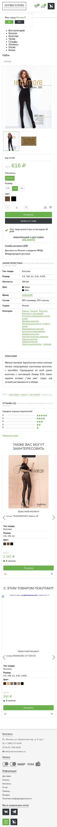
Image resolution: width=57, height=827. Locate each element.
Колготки (43, 311)
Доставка (6, 776)
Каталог (34, 311)
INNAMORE (27, 295)
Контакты (6, 784)
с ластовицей (34, 395)
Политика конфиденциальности (16, 799)
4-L (22, 188)
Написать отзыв (10, 435)
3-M (15, 188)
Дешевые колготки (30, 334)
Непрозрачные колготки (33, 329)
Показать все (46, 395)
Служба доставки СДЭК (16, 246)
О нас (5, 787)
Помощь (6, 791)
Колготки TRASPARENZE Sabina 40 (20, 516)
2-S (7, 188)
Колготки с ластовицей (32, 313)
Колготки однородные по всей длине (36, 317)
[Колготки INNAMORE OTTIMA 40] (28, 621)
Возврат (6, 795)
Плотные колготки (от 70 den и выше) (36, 325)
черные (24, 395)
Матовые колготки (30, 321)
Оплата (5, 780)
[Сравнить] (45, 207)
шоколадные (14, 395)
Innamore (47, 344)
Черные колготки (30, 341)
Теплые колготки (29, 339)
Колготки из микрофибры (33, 331)
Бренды (25, 311)
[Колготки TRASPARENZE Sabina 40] (28, 481)
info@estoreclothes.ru (15, 751)
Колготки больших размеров (35, 336)
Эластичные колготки (32, 344)
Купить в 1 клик (28, 221)
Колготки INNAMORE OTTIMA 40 (19, 656)
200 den (9, 178)
